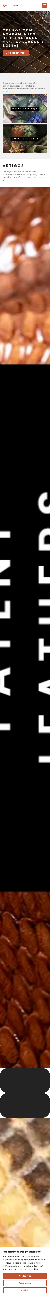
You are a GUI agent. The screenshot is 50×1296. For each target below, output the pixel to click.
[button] (25, 1080)
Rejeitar (25, 1290)
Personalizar (25, 1283)
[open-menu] (44, 5)
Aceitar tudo (25, 1276)
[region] (25, 1271)
